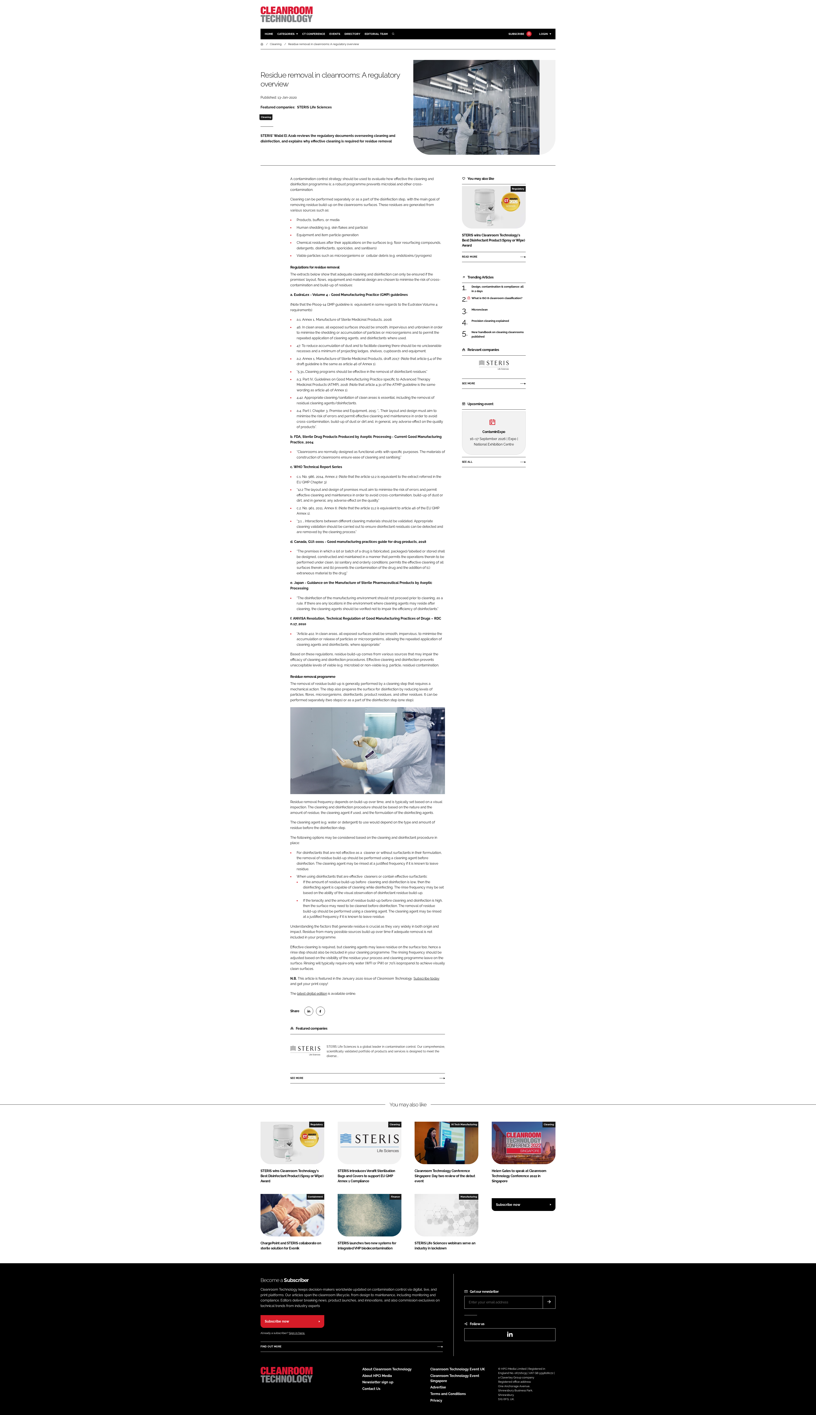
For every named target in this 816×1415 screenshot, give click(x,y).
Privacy (436, 1400)
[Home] (262, 44)
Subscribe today (426, 978)
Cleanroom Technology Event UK (457, 1369)
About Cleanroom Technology (387, 1369)
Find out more (271, 1346)
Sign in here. (297, 1333)
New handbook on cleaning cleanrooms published (499, 334)
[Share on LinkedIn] (308, 1011)
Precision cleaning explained (499, 321)
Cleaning (266, 117)
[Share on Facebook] (320, 1011)
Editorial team (376, 33)
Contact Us (371, 1389)
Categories (286, 33)
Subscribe (516, 33)
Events (334, 33)
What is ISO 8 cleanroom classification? (499, 298)
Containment (315, 1196)
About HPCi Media (377, 1376)
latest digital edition (312, 994)
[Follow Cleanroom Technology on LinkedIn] (509, 1336)
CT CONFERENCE (313, 33)
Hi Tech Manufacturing (464, 1124)
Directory (352, 33)
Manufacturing (468, 1196)
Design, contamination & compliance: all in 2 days (499, 289)
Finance (395, 1196)
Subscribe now (508, 1205)
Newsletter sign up (377, 1382)
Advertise (438, 1387)
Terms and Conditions (448, 1394)
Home (269, 33)
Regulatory (518, 188)
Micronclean (499, 310)
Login (543, 33)
